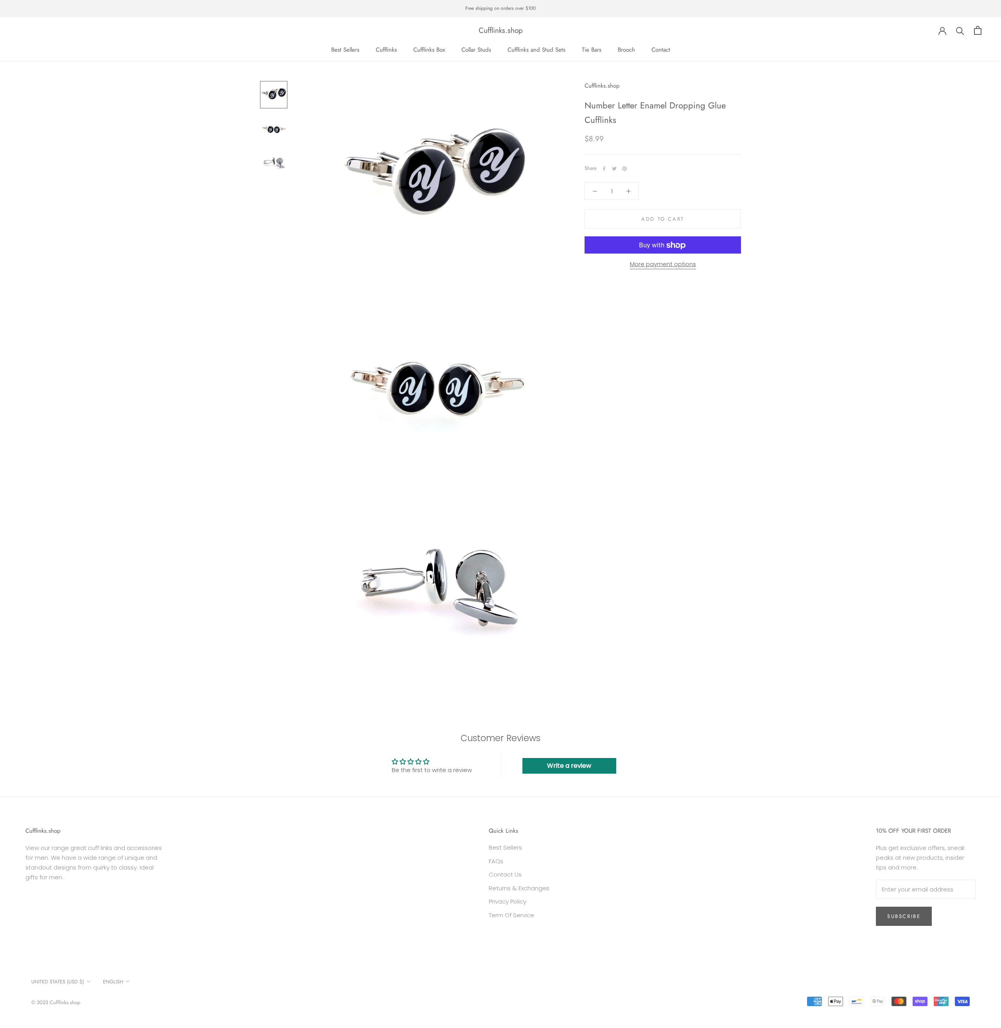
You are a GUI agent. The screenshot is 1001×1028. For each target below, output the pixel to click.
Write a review (569, 765)
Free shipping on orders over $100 (500, 8)
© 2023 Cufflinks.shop (55, 1002)
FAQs (496, 861)
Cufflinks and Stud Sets (536, 49)
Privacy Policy (507, 901)
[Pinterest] (624, 168)
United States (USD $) (57, 981)
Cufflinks (386, 49)
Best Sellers (345, 49)
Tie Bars (591, 49)
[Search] (960, 30)
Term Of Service (511, 915)
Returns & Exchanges (519, 888)
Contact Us (505, 874)
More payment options (663, 264)
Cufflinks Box (429, 49)
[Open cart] (977, 30)
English (113, 981)
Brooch (626, 49)
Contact (660, 49)
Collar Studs (476, 49)
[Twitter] (614, 168)
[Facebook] (604, 168)
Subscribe (903, 916)
